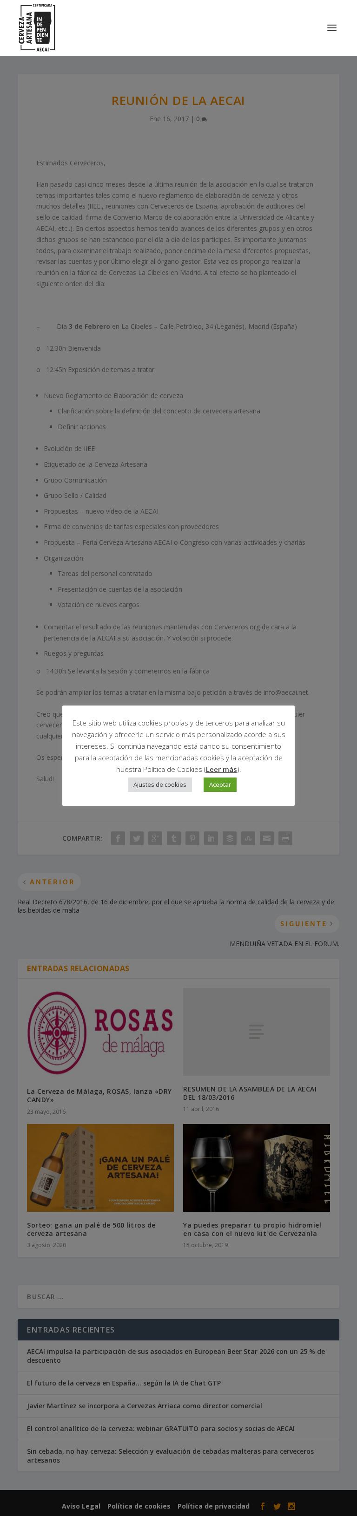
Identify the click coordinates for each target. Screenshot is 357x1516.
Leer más (221, 769)
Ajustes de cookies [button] (159, 784)
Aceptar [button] (220, 784)
